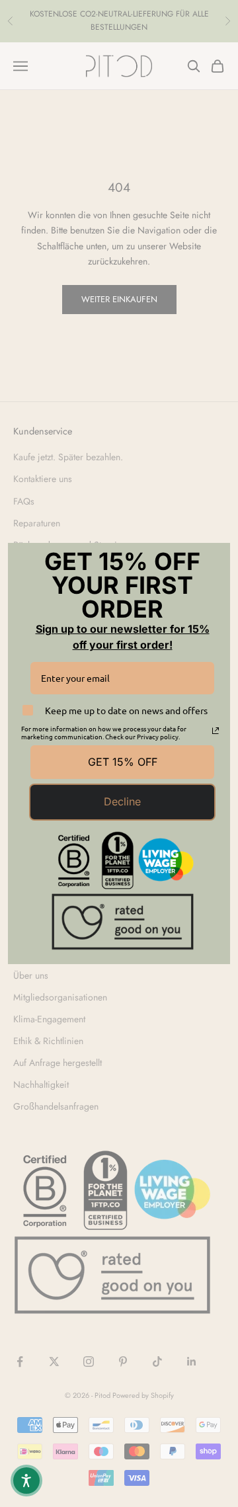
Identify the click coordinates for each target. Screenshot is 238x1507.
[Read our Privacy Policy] (215, 731)
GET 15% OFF (122, 761)
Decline (122, 801)
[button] (26, 1480)
